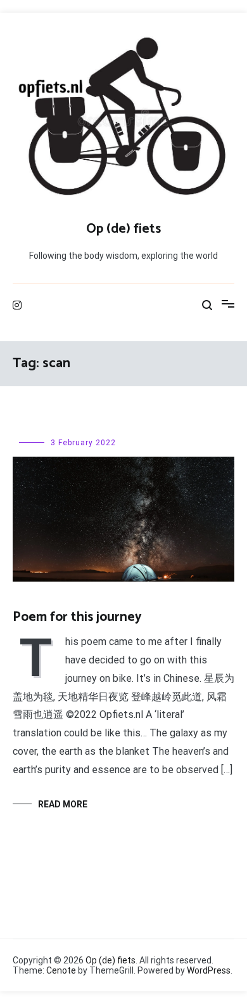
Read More (62, 804)
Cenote (61, 970)
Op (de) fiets (123, 229)
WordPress (209, 970)
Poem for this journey (77, 617)
